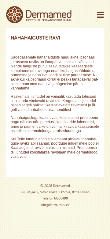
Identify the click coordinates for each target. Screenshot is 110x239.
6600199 (61, 198)
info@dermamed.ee (55, 204)
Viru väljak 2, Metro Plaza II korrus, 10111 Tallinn (55, 192)
